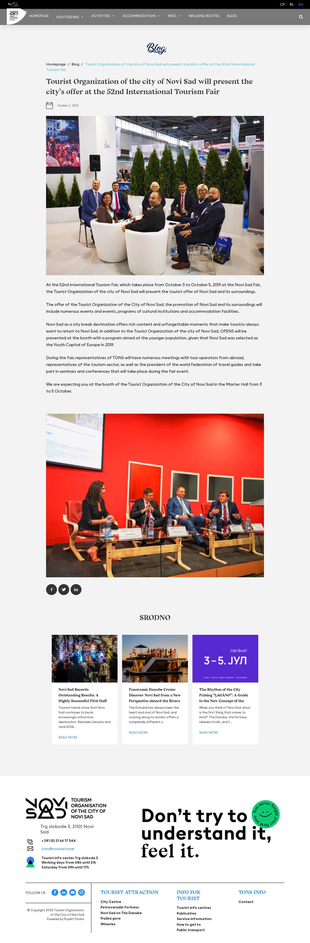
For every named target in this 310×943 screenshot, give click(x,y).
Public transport (191, 930)
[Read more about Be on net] (13, 4)
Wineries (108, 924)
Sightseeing (68, 17)
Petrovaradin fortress (120, 907)
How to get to (189, 924)
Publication (186, 913)
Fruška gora (111, 918)
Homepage (39, 16)
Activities (100, 16)
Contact (246, 902)
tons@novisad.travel (58, 849)
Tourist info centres (194, 907)
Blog (232, 16)
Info (172, 16)
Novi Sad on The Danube (121, 913)
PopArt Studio (74, 919)
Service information (194, 919)
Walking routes (204, 16)
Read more (68, 737)
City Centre (111, 902)
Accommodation (139, 16)
